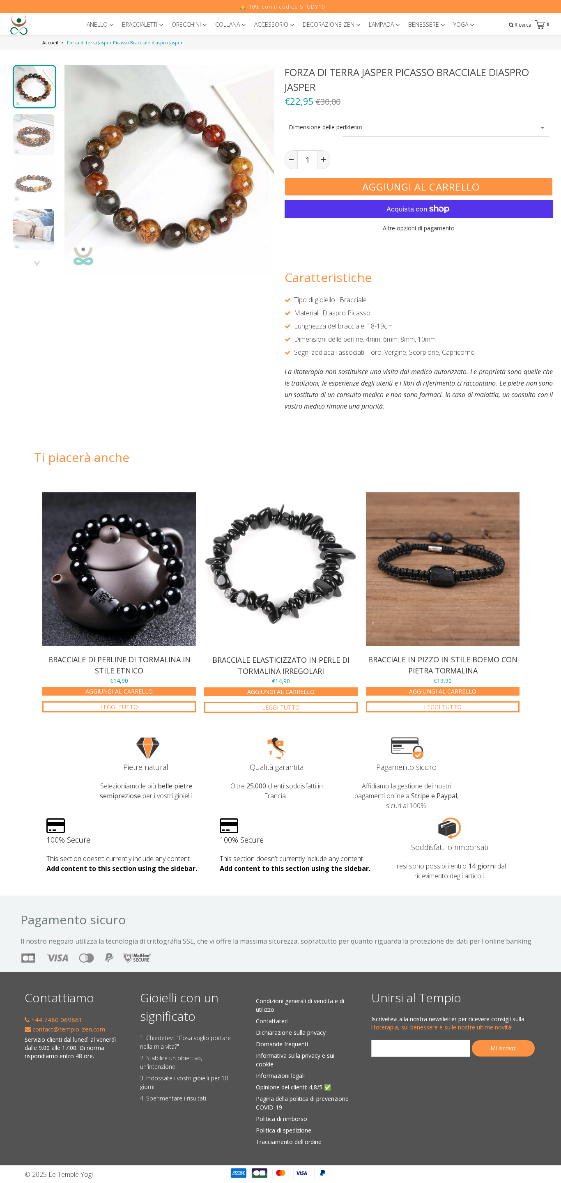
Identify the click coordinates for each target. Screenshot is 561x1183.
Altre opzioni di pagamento (419, 228)
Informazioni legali (280, 1076)
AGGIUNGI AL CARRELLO (119, 691)
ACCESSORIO (272, 24)
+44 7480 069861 (56, 1019)
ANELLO (98, 24)
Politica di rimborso (281, 1119)
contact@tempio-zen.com (68, 1029)
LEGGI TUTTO (119, 707)
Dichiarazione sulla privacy (291, 1032)
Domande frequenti (282, 1044)
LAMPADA (382, 24)
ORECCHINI (187, 24)
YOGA (461, 24)
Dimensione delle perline (313, 127)
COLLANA (228, 24)
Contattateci (272, 1021)
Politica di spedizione (283, 1130)
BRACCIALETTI (140, 24)
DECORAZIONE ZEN (329, 24)
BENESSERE (424, 24)
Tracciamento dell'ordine (289, 1142)
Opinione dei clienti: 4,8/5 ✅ (293, 1087)
